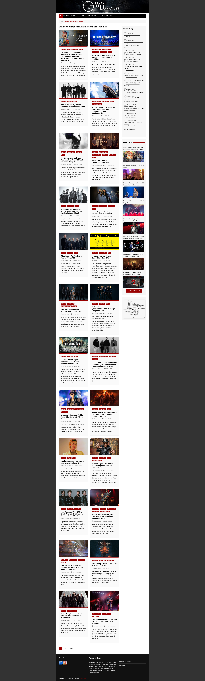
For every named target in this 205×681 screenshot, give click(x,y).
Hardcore (79, 152)
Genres (101, 15)
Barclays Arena (130, 101)
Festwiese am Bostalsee (132, 92)
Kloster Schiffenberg (131, 54)
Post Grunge (104, 52)
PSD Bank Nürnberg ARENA (133, 45)
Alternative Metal (103, 152)
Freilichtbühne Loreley (131, 77)
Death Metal (71, 206)
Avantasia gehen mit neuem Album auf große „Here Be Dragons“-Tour (102, 465)
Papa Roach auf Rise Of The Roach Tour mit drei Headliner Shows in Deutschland (72, 514)
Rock (80, 49)
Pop (76, 49)
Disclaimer (122, 665)
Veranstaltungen (91, 15)
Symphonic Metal (97, 104)
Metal (111, 101)
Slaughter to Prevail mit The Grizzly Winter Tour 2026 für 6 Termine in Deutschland (72, 211)
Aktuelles (66, 15)
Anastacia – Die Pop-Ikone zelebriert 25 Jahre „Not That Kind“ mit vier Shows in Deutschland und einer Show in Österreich (72, 56)
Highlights (103, 508)
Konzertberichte (106, 49)
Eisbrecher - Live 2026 (129, 115)
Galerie (83, 15)
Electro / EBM (102, 252)
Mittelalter (101, 303)
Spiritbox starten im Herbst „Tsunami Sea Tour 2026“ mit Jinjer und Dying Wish (72, 160)
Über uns (109, 15)
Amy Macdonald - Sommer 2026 (132, 35)
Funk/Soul (70, 49)
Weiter (71, 648)
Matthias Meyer (66, 109)
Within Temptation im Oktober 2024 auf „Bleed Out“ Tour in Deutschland (72, 616)
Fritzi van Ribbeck (97, 368)
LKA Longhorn (129, 125)
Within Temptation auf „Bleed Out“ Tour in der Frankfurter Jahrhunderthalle (103, 516)
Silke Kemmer (96, 61)
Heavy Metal (112, 356)
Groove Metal (71, 152)
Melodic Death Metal (66, 306)
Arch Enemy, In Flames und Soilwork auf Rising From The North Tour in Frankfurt (72, 567)
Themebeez (83, 678)
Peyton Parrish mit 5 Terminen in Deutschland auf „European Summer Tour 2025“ (104, 414)
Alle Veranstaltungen (130, 129)
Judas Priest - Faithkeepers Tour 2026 (133, 75)
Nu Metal (105, 154)
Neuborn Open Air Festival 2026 (132, 82)
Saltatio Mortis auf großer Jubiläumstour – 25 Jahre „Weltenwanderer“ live (70, 361)
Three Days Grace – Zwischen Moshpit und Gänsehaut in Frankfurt (103, 57)
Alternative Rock (96, 49)
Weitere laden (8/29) (134, 290)
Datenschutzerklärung (125, 661)
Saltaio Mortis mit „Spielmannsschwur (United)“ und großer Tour (103, 309)
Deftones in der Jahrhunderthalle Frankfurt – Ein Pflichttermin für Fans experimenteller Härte (104, 364)
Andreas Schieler (66, 164)
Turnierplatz (129, 61)
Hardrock (95, 206)
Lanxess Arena (129, 70)
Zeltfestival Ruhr (130, 36)
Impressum (122, 658)
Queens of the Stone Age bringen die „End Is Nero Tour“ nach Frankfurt (104, 621)
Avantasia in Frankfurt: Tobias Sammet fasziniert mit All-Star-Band (72, 417)
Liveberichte (74, 15)
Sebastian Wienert (98, 626)
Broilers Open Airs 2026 (130, 90)
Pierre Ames (65, 63)
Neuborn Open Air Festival (132, 84)
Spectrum (128, 117)
